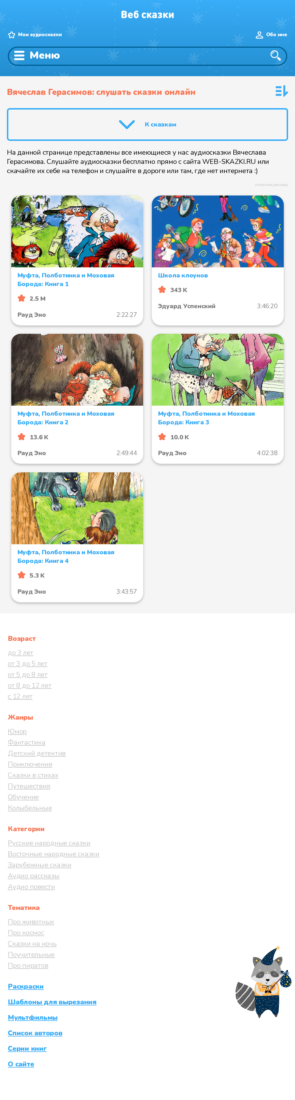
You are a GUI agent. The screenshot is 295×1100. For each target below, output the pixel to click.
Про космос (26, 932)
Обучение (23, 797)
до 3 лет (20, 652)
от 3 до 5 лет (28, 663)
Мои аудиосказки (40, 34)
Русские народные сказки (49, 843)
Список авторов (35, 1033)
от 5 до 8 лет (28, 674)
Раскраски (26, 986)
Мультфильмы (32, 1017)
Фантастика (27, 742)
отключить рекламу (271, 184)
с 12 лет (20, 696)
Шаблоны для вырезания (52, 1002)
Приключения (30, 764)
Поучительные (31, 954)
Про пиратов (28, 965)
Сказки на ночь (32, 943)
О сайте (21, 1064)
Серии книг (27, 1048)
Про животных (31, 921)
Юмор (17, 731)
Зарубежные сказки (39, 864)
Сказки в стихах (33, 775)
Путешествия (29, 786)
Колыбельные (30, 807)
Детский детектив (37, 753)
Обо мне (276, 34)
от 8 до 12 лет (30, 685)
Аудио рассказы (34, 875)
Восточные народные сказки (53, 853)
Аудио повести (31, 886)
